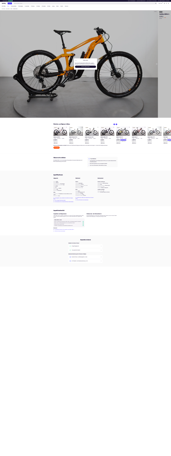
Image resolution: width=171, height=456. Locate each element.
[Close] (86, 0)
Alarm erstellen (56, 147)
